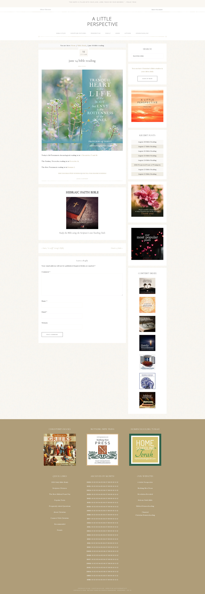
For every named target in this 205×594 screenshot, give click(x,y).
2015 (89, 527)
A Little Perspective (102, 21)
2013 (89, 535)
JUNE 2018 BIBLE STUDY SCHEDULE (69, 173)
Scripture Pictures (60, 488)
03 (97, 482)
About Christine (60, 512)
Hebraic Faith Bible (145, 500)
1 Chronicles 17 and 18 (89, 155)
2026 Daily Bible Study (59, 482)
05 (102, 482)
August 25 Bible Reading (147, 156)
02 (95, 482)
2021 (89, 502)
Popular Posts (59, 500)
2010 (89, 547)
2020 (89, 507)
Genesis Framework (108, 590)
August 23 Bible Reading (147, 169)
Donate (60, 530)
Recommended (59, 524)
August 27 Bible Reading (147, 146)
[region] (60, 450)
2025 (89, 486)
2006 (89, 563)
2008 (89, 555)
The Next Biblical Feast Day (59, 494)
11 (115, 486)
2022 (89, 498)
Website (45, 323)
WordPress (121, 590)
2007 (89, 559)
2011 (88, 543)
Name (44, 301)
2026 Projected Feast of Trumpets (147, 165)
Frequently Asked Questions (60, 506)
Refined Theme (92, 590)
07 (106, 482)
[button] (59, 450)
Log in (129, 590)
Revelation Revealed (145, 494)
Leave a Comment (82, 178)
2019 (89, 511)
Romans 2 (71, 167)
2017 (89, 519)
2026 (89, 482)
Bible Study (82, 66)
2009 (89, 551)
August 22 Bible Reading (147, 174)
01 (92, 482)
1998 (89, 580)
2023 (89, 494)
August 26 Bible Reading (147, 151)
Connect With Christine (60, 518)
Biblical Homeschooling (145, 506)
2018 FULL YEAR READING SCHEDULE (94, 173)
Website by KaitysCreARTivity (116, 588)
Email (44, 312)
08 (109, 482)
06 (104, 482)
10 (113, 486)
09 (111, 486)
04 (99, 482)
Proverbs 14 (74, 161)
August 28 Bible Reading (147, 142)
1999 (89, 576)
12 (117, 486)
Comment (46, 272)
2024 (89, 490)
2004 (89, 572)
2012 (89, 539)
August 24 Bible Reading (147, 160)
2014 (89, 531)
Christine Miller (98, 588)
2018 (89, 515)
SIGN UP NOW (147, 78)
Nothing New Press (145, 488)
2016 (89, 523)
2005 (89, 567)
